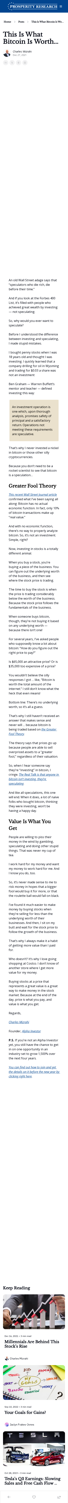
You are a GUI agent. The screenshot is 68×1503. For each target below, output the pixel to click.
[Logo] (32, 6)
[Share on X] (12, 62)
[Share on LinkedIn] (25, 62)
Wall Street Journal (36, 495)
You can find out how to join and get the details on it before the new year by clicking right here (34, 1071)
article (53, 495)
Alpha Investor (31, 1031)
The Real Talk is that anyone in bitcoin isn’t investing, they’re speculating (34, 779)
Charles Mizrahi (19, 1022)
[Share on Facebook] (5, 62)
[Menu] (60, 6)
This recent (16, 495)
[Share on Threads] (18, 62)
